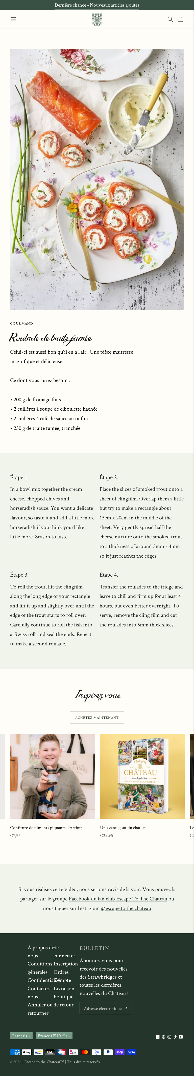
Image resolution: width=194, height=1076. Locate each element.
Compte (62, 979)
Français (19, 1036)
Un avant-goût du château (123, 827)
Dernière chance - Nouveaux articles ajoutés (97, 5)
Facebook (118, 898)
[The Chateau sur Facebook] (158, 1037)
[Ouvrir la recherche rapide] (170, 19)
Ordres (61, 971)
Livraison (64, 988)
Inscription (66, 963)
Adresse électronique (101, 1003)
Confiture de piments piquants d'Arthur (46, 827)
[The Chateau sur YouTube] (181, 1037)
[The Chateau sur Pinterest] (163, 1037)
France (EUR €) (52, 1036)
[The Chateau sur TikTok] (175, 1037)
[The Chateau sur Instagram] (169, 1037)
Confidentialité (44, 979)
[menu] (13, 19)
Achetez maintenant (97, 717)
